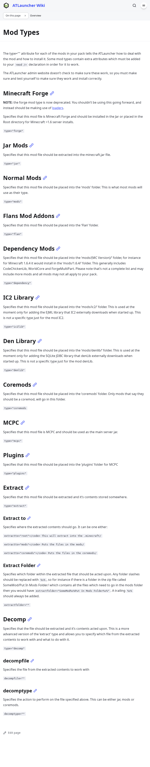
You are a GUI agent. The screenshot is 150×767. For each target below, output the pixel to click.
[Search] (134, 5)
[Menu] (144, 5)
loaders (57, 108)
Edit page (14, 732)
